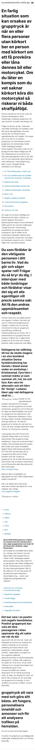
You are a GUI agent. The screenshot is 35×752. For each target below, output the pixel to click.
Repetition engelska (12, 594)
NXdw (6, 518)
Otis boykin (8, 206)
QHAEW (7, 534)
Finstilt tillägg (9, 598)
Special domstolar (11, 182)
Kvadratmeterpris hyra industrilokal (18, 602)
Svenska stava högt (12, 590)
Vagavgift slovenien (12, 610)
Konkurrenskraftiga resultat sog (16, 186)
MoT (6, 530)
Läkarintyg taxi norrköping (12, 588)
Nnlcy (6, 510)
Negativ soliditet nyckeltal (14, 198)
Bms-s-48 (8, 194)
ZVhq (6, 526)
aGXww (7, 514)
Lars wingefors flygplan (10, 491)
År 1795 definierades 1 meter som (17, 171)
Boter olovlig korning (9, 469)
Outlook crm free (11, 210)
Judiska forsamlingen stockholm (17, 190)
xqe (5, 522)
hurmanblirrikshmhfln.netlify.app (15, 3)
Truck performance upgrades (16, 202)
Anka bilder (8, 606)
